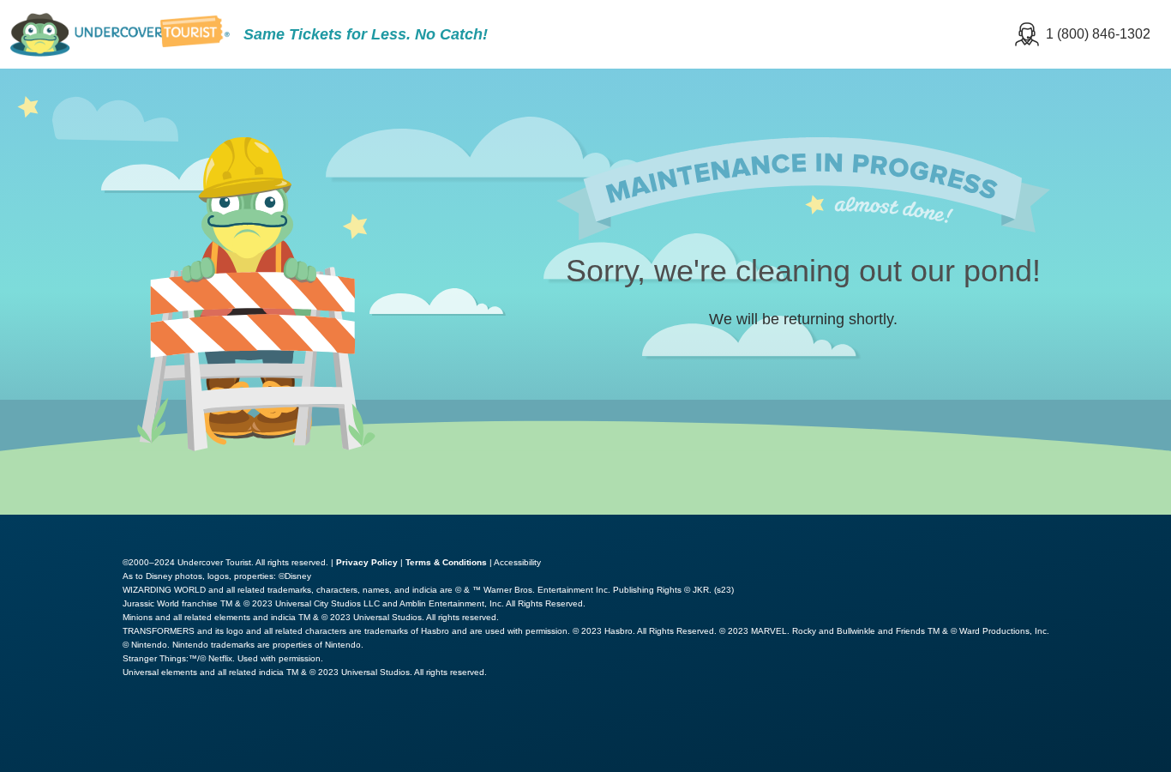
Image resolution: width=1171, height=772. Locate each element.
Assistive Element (79, 732)
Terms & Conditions (446, 562)
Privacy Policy (367, 562)
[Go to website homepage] (120, 34)
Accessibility (517, 562)
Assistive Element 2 (244, 732)
